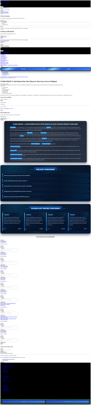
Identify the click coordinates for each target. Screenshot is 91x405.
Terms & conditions (6, 389)
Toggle (2, 6)
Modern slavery (5, 387)
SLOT (4, 378)
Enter (1, 100)
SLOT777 (4, 380)
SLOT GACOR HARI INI (7, 381)
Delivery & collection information (8, 365)
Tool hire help (5, 372)
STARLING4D (3, 56)
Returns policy (5, 369)
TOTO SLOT (2, 61)
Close (2, 66)
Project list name (3, 116)
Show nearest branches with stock (7, 353)
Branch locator (5, 364)
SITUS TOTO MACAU (4, 60)
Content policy (5, 385)
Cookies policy (5, 386)
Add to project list (3, 106)
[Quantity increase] (1, 288)
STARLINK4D (3, 55)
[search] (5, 9)
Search (1, 8)
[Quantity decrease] (2, 288)
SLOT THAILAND (3, 57)
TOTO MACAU (3, 58)
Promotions (4, 368)
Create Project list (3, 118)
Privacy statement (5, 388)
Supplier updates (5, 371)
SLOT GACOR (3, 59)
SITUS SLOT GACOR (4, 63)
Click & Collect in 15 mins (4, 65)
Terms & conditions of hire (7, 390)
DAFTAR (23, 69)
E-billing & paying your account (8, 366)
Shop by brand (5, 370)
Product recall (5, 367)
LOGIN (68, 69)
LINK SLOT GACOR (4, 62)
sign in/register (6, 108)
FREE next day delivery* (14, 65)
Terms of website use (6, 391)
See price (1, 246)
